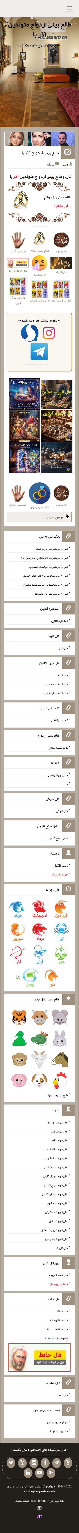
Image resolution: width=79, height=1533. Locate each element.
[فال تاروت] (56, 395)
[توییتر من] (11, 1463)
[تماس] (22, 1463)
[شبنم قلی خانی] (16, 140)
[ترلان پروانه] (40, 140)
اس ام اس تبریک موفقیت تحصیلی (48, 566)
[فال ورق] (24, 458)
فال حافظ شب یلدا (57, 1329)
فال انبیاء (62, 648)
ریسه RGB (61, 865)
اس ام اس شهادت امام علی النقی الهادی (45, 575)
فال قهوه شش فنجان (55, 693)
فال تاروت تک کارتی (56, 1158)
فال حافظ (62, 1311)
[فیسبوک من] (45, 1463)
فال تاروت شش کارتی (55, 1194)
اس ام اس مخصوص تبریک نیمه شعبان (45, 584)
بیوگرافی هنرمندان (57, 1422)
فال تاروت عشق (58, 1221)
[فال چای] (56, 458)
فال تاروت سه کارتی (56, 1167)
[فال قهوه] (56, 427)
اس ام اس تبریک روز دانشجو (51, 593)
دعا (66, 784)
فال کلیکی (62, 811)
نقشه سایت (22, 1501)
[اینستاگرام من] (33, 1463)
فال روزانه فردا (59, 1431)
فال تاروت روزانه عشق (54, 1230)
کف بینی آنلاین (59, 720)
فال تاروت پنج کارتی (56, 1185)
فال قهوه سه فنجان (56, 684)
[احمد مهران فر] (63, 140)
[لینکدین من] (28, 1473)
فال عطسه (62, 1395)
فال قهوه (62, 675)
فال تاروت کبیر (59, 1131)
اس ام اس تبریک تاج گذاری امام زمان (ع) (44, 558)
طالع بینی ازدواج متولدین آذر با (39, 29)
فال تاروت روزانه (58, 1122)
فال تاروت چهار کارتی (55, 1176)
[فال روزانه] (24, 395)
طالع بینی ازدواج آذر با (40, 152)
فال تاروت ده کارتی (56, 1212)
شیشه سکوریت (58, 1275)
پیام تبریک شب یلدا (56, 1338)
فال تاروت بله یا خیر (56, 1239)
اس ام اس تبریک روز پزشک (52, 549)
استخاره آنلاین (59, 621)
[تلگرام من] (56, 1463)
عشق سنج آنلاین (58, 838)
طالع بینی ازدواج (57, 201)
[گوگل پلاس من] (51, 1473)
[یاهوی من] (68, 1463)
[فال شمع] (24, 427)
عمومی (50, 517)
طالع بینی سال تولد (57, 1095)
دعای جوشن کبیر (58, 775)
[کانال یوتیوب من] (39, 1473)
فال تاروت (62, 1248)
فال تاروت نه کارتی (57, 1203)
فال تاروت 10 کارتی (17, 300)
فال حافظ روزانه (18, 270)
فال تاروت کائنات (57, 1149)
